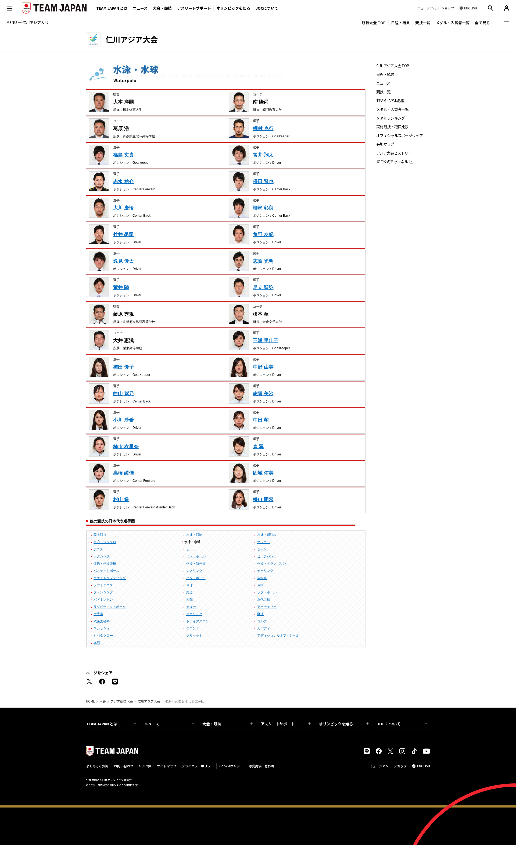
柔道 (189, 592)
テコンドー (194, 628)
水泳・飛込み (267, 535)
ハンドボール (196, 578)
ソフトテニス (103, 585)
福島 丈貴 (123, 155)
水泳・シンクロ (105, 542)
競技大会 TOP (374, 22)
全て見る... (484, 22)
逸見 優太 (123, 261)
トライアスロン (197, 621)
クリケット (194, 635)
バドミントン (103, 599)
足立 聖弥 (263, 287)
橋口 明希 (263, 499)
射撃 (189, 599)
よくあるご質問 (97, 766)
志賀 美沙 (263, 393)
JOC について (388, 723)
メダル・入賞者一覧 (453, 22)
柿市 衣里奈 (126, 446)
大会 (102, 701)
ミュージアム (378, 766)
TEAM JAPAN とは (101, 723)
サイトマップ (166, 766)
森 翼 (258, 446)
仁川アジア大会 (149, 701)
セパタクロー (103, 635)
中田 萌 (261, 420)
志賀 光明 (263, 261)
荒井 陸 (121, 287)
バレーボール (196, 556)
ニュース (140, 8)
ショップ (400, 766)
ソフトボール (267, 592)
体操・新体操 (196, 563)
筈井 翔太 (263, 155)
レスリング (194, 571)
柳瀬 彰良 (263, 208)
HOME (90, 701)
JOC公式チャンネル (392, 161)
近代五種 (263, 599)
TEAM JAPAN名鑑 (390, 100)
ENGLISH (423, 766)
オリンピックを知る (233, 8)
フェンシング (103, 592)
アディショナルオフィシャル (278, 635)
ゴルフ (262, 621)
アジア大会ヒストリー (394, 153)
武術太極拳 (102, 621)
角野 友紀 (263, 234)
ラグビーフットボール (110, 607)
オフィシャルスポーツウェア (399, 135)
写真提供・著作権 (261, 766)
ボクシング (102, 556)
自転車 (262, 578)
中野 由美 (263, 367)
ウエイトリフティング (110, 578)
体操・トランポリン (271, 563)
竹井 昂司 (123, 234)
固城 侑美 (263, 473)
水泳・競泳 (194, 535)
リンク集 (145, 766)
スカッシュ (102, 628)
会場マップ (385, 144)
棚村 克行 (263, 128)
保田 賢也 (263, 181)
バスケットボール (106, 571)
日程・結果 (400, 22)
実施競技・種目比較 (392, 126)
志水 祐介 (123, 181)
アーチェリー (267, 607)
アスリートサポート (194, 8)
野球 (260, 614)
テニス (98, 549)
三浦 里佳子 (265, 340)
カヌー (191, 607)
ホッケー (263, 549)
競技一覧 (422, 22)
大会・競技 (211, 723)
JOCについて (267, 8)
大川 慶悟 (123, 208)
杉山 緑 (121, 499)
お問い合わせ (123, 766)
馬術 (260, 585)
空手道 (98, 614)
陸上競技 (100, 535)
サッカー (263, 542)
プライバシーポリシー (198, 766)
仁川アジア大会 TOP (392, 65)
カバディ (263, 628)
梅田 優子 (123, 367)
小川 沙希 (123, 420)
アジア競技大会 (121, 701)
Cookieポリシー (231, 766)
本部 (97, 643)
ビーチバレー (267, 556)
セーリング (265, 571)
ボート (191, 549)
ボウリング (194, 614)
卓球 (189, 585)
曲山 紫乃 (123, 393)
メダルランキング (390, 118)
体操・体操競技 (105, 563)
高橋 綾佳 (123, 473)
